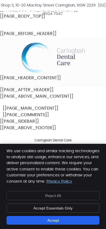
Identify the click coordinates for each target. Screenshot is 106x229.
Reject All (53, 195)
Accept (53, 220)
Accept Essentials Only (53, 208)
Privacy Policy (59, 181)
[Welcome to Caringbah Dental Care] (53, 71)
